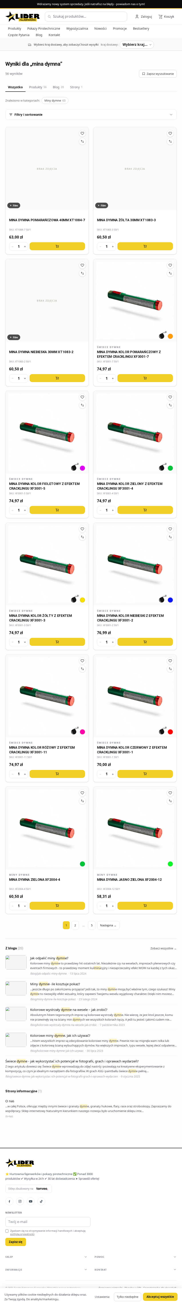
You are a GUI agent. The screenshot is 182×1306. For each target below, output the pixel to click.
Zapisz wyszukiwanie (160, 74)
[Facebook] (9, 1201)
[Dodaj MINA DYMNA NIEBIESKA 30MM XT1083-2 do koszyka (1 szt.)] (57, 378)
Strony (76, 87)
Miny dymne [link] (19, 874)
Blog (58, 87)
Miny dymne (54, 100)
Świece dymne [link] (109, 347)
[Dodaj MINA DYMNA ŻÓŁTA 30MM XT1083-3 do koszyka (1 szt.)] (145, 246)
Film (15, 205)
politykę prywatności (22, 1234)
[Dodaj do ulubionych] (82, 133)
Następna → (108, 925)
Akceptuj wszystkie (160, 1297)
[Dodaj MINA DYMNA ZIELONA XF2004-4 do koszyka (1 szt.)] (57, 906)
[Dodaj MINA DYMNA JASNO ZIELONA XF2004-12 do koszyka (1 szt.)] (145, 906)
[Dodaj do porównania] (82, 141)
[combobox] (86, 16)
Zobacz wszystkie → (163, 948)
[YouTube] (31, 1201)
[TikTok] (41, 1201)
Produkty (38, 87)
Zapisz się (15, 1242)
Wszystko (15, 87)
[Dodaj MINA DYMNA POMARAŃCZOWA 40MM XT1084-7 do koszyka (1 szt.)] (57, 246)
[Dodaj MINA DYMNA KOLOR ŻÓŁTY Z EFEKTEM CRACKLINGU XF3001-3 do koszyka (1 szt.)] (57, 642)
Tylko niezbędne (127, 1297)
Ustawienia (102, 1297)
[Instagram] (20, 1201)
